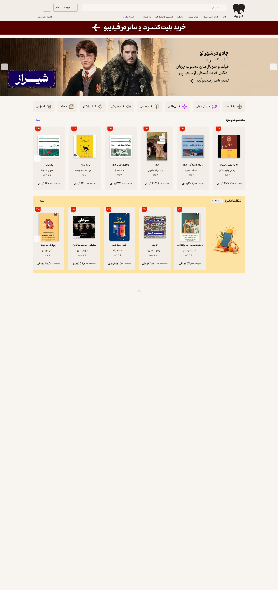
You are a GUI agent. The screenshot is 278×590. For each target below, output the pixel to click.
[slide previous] (273, 67)
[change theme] (37, 8)
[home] (238, 11)
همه (38, 120)
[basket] (47, 8)
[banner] (139, 28)
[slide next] (4, 67)
